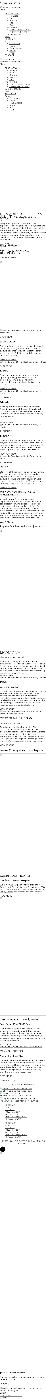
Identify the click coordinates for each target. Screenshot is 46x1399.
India (11, 18)
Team (12, 46)
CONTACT (9, 55)
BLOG (7, 37)
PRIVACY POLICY (13, 1119)
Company (4, 1383)
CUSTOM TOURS (13, 34)
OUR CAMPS (11, 27)
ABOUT (8, 41)
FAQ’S (7, 1107)
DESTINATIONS (12, 13)
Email (3, 1393)
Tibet (11, 25)
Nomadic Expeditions (10, 3)
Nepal (12, 23)
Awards (12, 51)
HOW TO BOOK (12, 1112)
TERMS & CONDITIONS (16, 1117)
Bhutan (13, 20)
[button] (23, 9)
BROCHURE (10, 39)
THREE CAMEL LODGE (20, 30)
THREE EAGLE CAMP (19, 32)
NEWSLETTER (12, 1114)
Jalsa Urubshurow (8, 889)
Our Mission (14, 44)
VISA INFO (10, 1110)
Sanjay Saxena (6, 892)
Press (12, 53)
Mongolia (13, 16)
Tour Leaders (15, 48)
